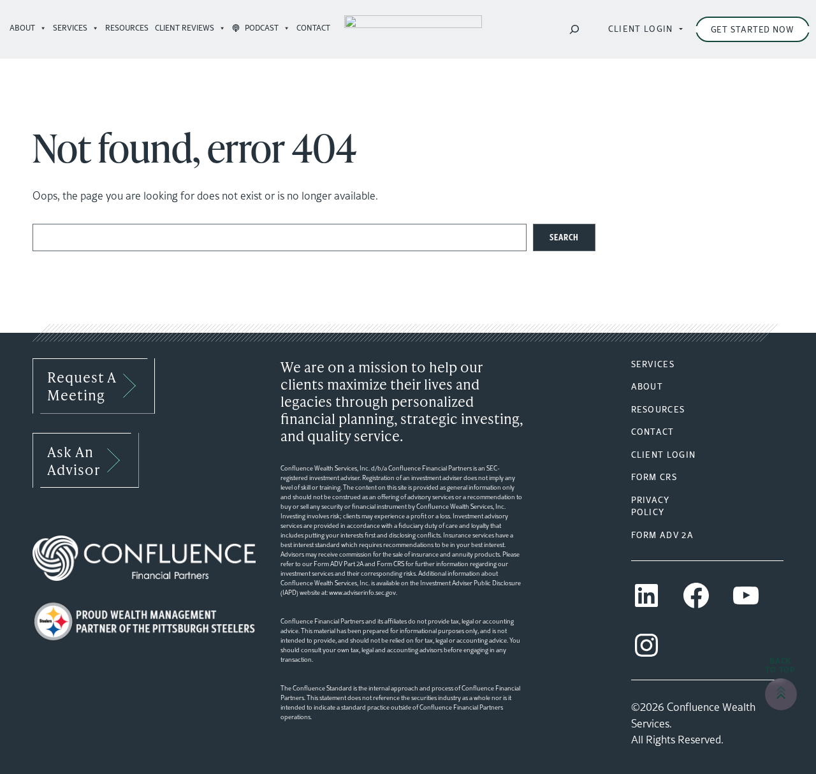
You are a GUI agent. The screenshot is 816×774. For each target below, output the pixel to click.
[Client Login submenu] (681, 29)
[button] (781, 694)
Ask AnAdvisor (73, 460)
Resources (127, 27)
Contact (315, 27)
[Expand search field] (574, 29)
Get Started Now (753, 29)
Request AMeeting (82, 385)
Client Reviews (184, 27)
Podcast (261, 27)
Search (564, 237)
